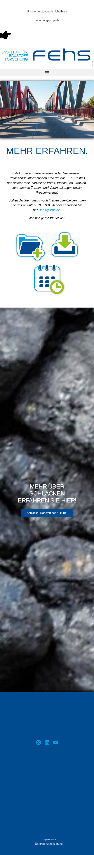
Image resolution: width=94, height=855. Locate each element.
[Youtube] (55, 742)
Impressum (49, 839)
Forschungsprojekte (47, 20)
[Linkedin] (47, 742)
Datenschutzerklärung (49, 843)
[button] (47, 72)
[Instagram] (38, 742)
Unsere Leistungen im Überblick (47, 11)
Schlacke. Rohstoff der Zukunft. (47, 512)
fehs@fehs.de (50, 210)
